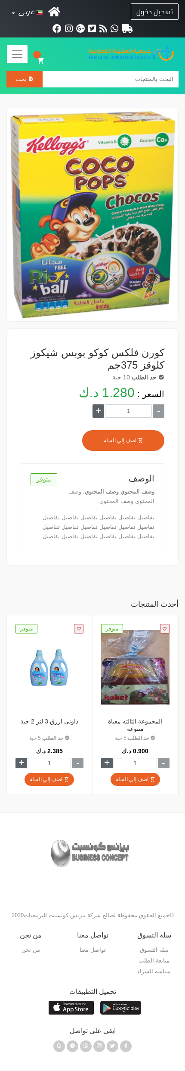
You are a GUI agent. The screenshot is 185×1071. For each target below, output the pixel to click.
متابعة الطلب (154, 960)
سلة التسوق (41, 61)
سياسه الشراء (154, 971)
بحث (21, 79)
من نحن (31, 950)
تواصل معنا (93, 950)
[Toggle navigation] (17, 54)
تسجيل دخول (154, 11)
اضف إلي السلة (121, 441)
